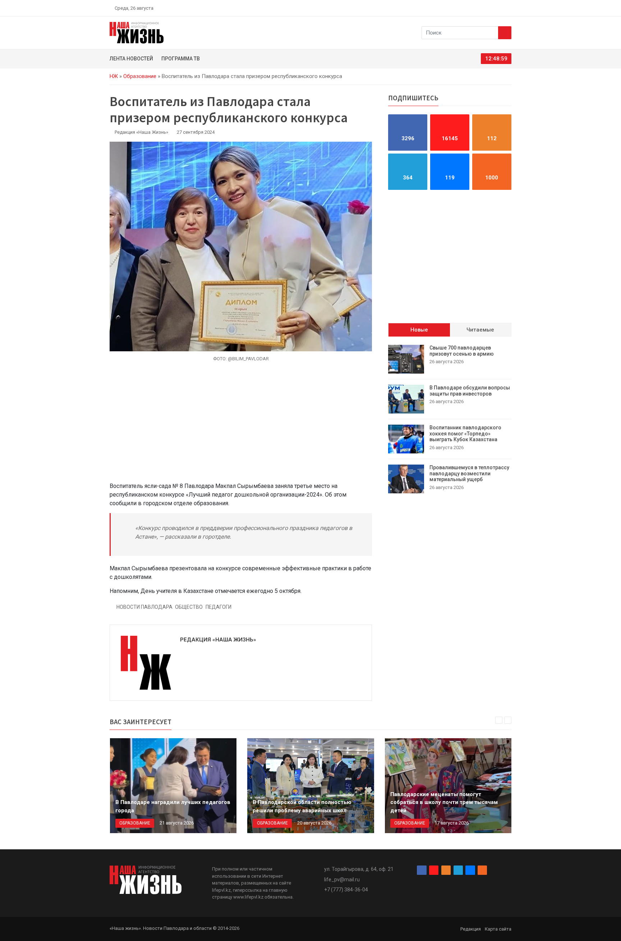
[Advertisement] (241, 426)
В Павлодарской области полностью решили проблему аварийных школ (302, 806)
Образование (139, 76)
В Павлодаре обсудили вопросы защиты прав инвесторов (469, 391)
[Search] (504, 32)
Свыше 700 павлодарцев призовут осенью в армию (461, 351)
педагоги (218, 607)
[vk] (500, 8)
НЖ (114, 76)
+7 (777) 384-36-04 (346, 889)
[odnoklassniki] (483, 8)
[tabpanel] (449, 419)
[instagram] (475, 8)
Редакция (470, 929)
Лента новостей (131, 58)
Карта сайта (498, 929)
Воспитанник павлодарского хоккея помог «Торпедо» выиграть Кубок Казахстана (465, 434)
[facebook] (467, 8)
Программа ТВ (180, 58)
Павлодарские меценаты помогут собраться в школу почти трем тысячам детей (444, 802)
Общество (189, 607)
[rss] (508, 8)
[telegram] (492, 8)
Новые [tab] (419, 329)
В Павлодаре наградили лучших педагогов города (172, 806)
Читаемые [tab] (480, 329)
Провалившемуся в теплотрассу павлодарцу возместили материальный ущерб (469, 474)
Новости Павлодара (144, 607)
